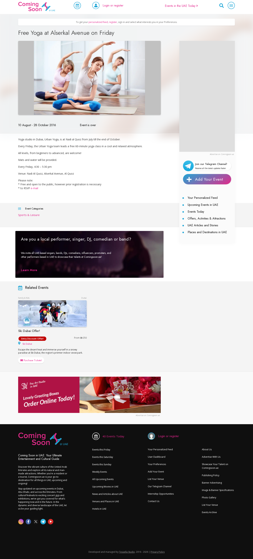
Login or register (113, 5)
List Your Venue (156, 479)
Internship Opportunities (161, 493)
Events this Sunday (101, 464)
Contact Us (153, 501)
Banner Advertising (212, 482)
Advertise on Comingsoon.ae (222, 154)
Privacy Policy (158, 551)
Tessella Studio (127, 551)
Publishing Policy (210, 475)
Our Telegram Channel (160, 486)
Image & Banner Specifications (218, 490)
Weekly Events (99, 471)
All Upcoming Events (103, 479)
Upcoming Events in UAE (203, 205)
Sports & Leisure (29, 215)
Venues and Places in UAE (105, 501)
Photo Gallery (209, 497)
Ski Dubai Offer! (29, 331)
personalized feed (98, 22)
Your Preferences (157, 464)
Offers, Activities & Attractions (207, 218)
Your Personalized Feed (203, 198)
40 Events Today (113, 436)
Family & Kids (23, 298)
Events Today (196, 212)
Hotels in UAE (99, 508)
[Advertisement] (207, 96)
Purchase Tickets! (32, 360)
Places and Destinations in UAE (207, 232)
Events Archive (209, 512)
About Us (207, 449)
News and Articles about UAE (107, 494)
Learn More (29, 270)
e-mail (34, 188)
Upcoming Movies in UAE (105, 486)
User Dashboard (156, 456)
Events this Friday (101, 449)
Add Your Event (209, 179)
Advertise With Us (211, 456)
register (113, 22)
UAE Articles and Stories (203, 225)
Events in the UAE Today (180, 6)
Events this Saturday (102, 457)
